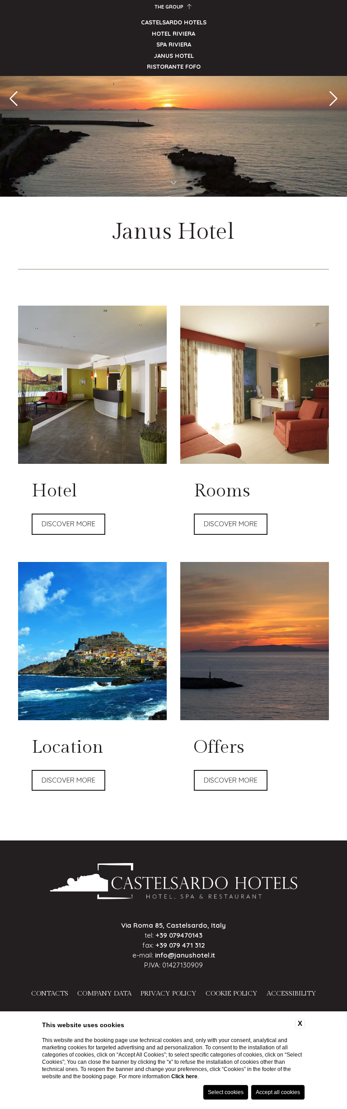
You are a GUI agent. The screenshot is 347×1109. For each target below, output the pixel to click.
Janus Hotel (174, 55)
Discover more (68, 523)
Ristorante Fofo (174, 66)
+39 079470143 (178, 935)
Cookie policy (232, 993)
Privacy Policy (169, 993)
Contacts (49, 993)
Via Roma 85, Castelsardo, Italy (173, 925)
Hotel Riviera (173, 33)
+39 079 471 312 (180, 945)
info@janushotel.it (185, 955)
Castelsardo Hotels (173, 22)
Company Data (104, 993)
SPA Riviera (173, 44)
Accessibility (291, 993)
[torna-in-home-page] (174, 882)
